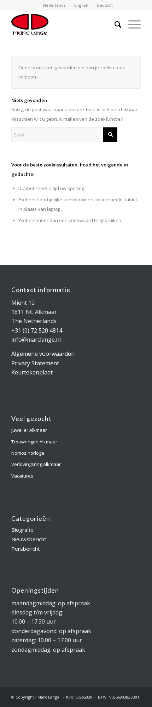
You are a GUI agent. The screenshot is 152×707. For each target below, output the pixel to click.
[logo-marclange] (63, 24)
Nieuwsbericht (28, 539)
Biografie (22, 529)
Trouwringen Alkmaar (34, 441)
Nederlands (54, 5)
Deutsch (105, 5)
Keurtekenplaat (32, 372)
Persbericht (25, 548)
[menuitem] (55, 5)
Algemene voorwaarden (43, 354)
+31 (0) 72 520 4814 (36, 330)
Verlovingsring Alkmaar (36, 464)
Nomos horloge (27, 453)
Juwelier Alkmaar (29, 430)
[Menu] (131, 24)
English (81, 5)
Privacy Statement (35, 363)
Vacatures (22, 476)
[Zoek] (114, 24)
